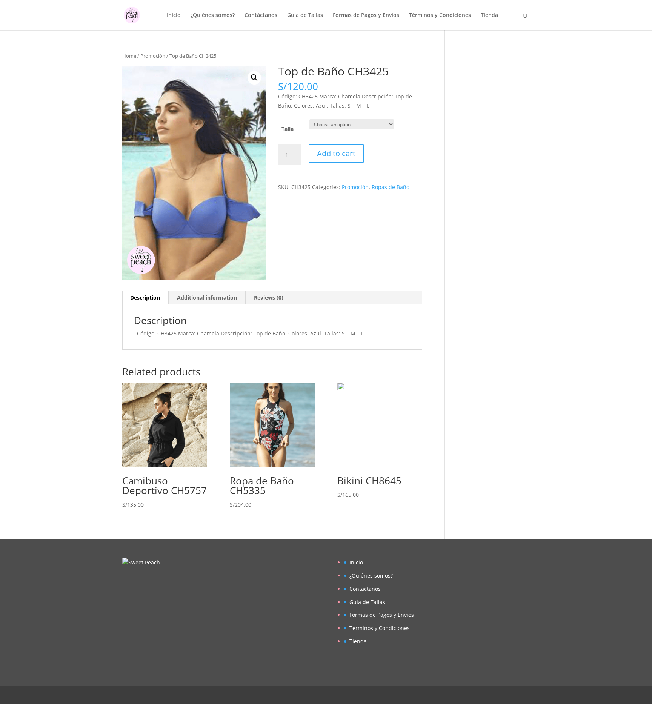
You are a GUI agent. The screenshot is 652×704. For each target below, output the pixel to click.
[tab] (145, 297)
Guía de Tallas (305, 15)
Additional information (207, 297)
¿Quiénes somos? (213, 15)
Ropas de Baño (390, 187)
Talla (287, 128)
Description (145, 297)
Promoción (152, 55)
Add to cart (336, 153)
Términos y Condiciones (440, 15)
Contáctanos (260, 15)
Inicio (174, 15)
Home (129, 55)
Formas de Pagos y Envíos (366, 15)
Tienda (489, 15)
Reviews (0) (268, 297)
